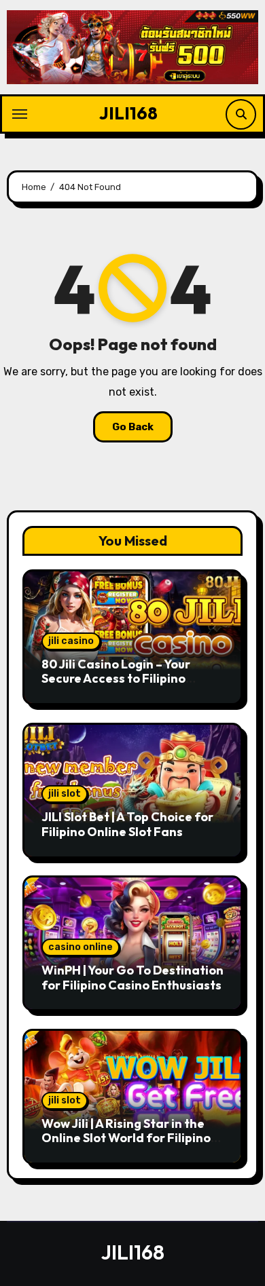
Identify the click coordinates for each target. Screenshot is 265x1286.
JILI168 (128, 113)
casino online (80, 947)
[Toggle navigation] (20, 114)
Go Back (133, 427)
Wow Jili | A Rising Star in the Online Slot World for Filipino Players (126, 1138)
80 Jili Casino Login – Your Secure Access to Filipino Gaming (115, 678)
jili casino (71, 641)
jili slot (64, 793)
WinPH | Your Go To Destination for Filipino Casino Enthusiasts (132, 977)
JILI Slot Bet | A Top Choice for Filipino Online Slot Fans (127, 824)
